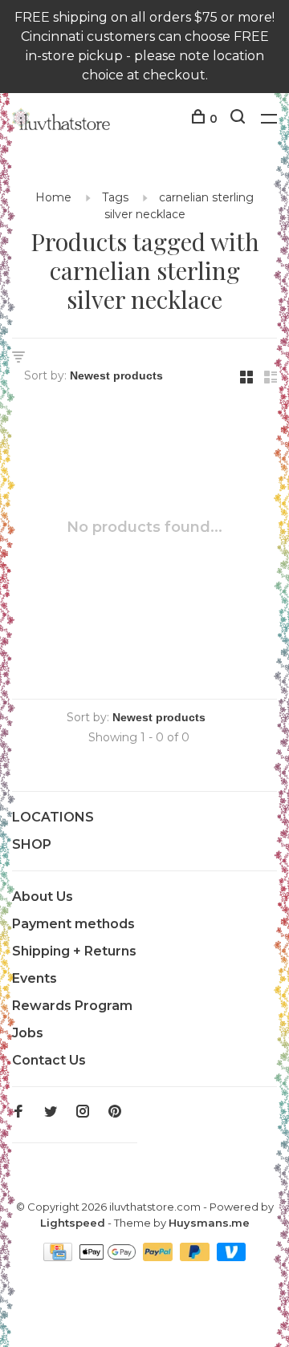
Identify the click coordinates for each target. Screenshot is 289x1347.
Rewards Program (72, 1005)
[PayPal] (159, 1256)
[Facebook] (18, 1112)
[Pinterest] (114, 1112)
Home (53, 197)
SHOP (31, 844)
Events (34, 978)
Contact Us (49, 1060)
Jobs (27, 1033)
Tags (115, 197)
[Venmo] (231, 1256)
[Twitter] (50, 1112)
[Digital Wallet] (109, 1256)
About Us (42, 896)
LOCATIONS (53, 817)
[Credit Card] (59, 1256)
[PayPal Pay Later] (196, 1256)
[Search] (239, 119)
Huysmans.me (209, 1222)
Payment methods (73, 923)
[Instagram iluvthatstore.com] (82, 1112)
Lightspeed (72, 1222)
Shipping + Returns (74, 951)
